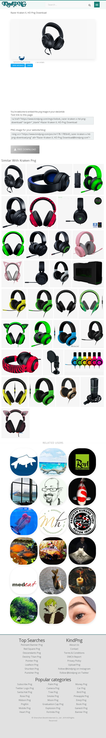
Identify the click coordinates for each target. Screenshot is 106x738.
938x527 (6, 373)
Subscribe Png (24, 684)
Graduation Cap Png (53, 704)
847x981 (33, 227)
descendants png (32, 652)
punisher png (32, 672)
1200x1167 (35, 405)
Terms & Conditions (74, 652)
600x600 (77, 257)
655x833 (35, 346)
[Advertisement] (53, 88)
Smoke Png (53, 696)
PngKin (24, 704)
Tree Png (53, 692)
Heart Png (24, 712)
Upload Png (74, 664)
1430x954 (31, 257)
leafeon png (31, 664)
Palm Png (53, 684)
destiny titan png (31, 656)
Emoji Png (81, 700)
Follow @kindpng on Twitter (74, 672)
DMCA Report (74, 656)
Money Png (81, 684)
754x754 (6, 346)
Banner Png (81, 712)
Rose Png (25, 696)
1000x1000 (55, 257)
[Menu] (97, 4)
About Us (74, 644)
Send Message (18, 65)
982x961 (78, 192)
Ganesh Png (81, 708)
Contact (74, 648)
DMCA (29, 65)
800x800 (6, 227)
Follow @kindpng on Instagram (74, 668)
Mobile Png (25, 708)
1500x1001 (8, 257)
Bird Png (81, 692)
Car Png (81, 688)
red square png (32, 648)
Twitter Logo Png (25, 688)
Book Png (81, 704)
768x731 (48, 373)
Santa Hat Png (24, 692)
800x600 (55, 285)
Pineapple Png (81, 696)
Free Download (26, 149)
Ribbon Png (25, 700)
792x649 (77, 285)
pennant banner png (32, 644)
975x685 (63, 227)
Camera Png (53, 688)
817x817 (6, 436)
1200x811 (32, 192)
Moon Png (52, 700)
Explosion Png (53, 708)
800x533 (29, 285)
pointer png (32, 660)
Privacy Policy (74, 660)
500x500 (6, 405)
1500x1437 (85, 316)
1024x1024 (87, 405)
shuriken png (32, 668)
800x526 (6, 192)
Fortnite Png (53, 712)
